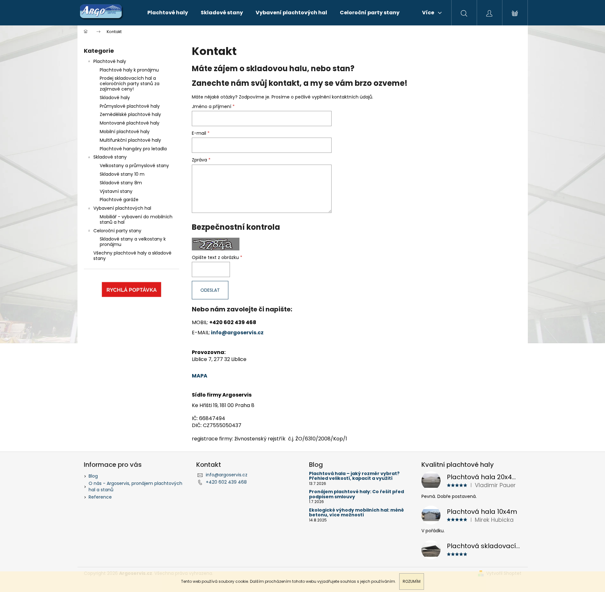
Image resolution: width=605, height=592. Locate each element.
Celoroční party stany (117, 231)
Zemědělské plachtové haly (130, 114)
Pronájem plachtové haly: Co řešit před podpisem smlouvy (356, 494)
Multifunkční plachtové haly (130, 140)
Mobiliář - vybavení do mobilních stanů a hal (136, 219)
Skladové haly (115, 97)
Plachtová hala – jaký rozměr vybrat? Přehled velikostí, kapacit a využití (354, 476)
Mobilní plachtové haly (125, 131)
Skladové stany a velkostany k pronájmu (133, 242)
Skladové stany (110, 157)
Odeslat (210, 290)
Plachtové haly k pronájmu (129, 70)
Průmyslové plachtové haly (130, 106)
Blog (93, 476)
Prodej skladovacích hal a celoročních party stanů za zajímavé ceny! (129, 83)
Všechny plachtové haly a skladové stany (132, 256)
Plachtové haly (109, 61)
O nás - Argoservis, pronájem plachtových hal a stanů (135, 486)
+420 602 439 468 (226, 482)
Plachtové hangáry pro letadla (133, 149)
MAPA (199, 375)
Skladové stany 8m (121, 183)
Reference (100, 497)
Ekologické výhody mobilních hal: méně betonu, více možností (356, 513)
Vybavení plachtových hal (122, 208)
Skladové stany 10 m (122, 174)
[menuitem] (167, 12)
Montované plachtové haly (129, 123)
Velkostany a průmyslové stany (134, 165)
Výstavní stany (116, 191)
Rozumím (411, 581)
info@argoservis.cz (237, 332)
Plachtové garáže (119, 199)
